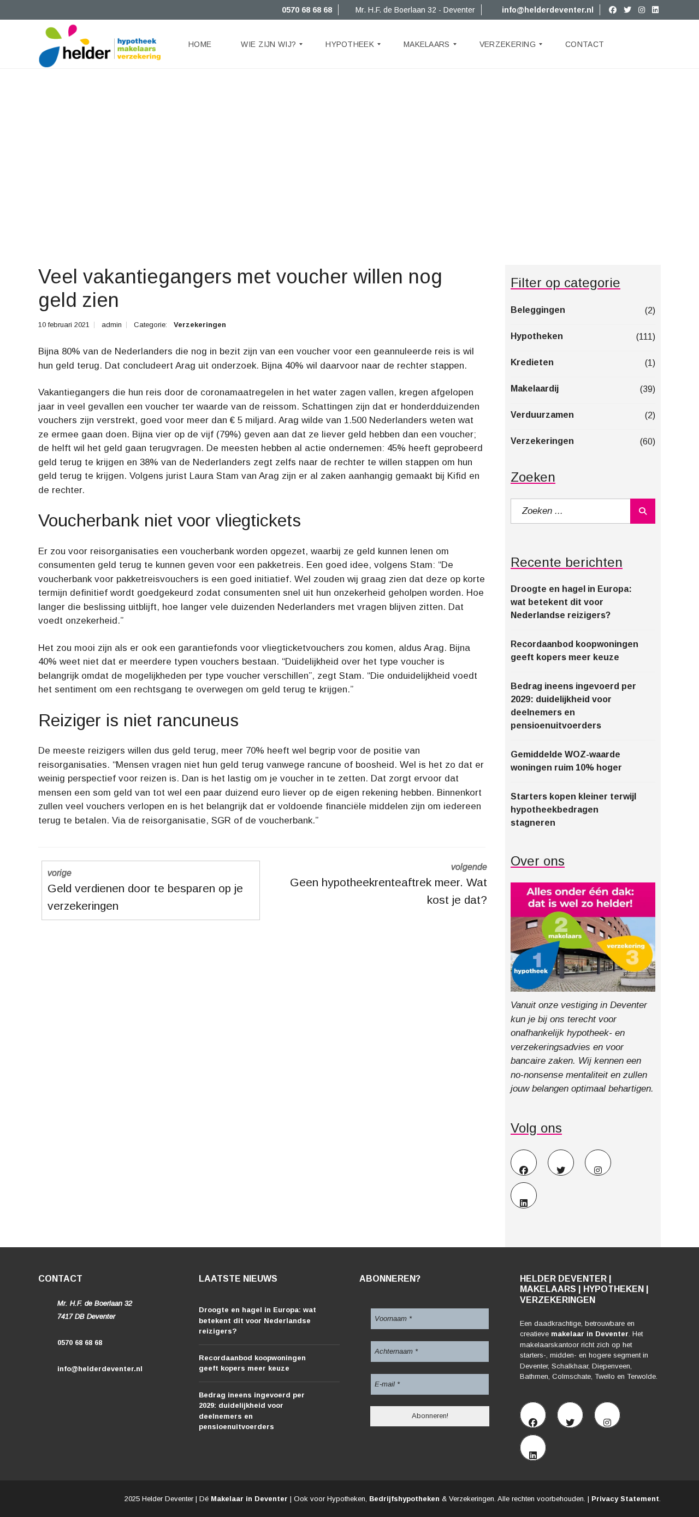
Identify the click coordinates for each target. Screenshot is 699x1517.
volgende (388, 884)
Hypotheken (537, 336)
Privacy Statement (625, 1499)
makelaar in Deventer (590, 1334)
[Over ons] (583, 937)
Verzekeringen (200, 325)
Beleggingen (538, 310)
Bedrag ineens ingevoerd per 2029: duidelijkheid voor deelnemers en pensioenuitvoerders (573, 706)
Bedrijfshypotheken (404, 1499)
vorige (145, 890)
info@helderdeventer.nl (547, 9)
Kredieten (532, 362)
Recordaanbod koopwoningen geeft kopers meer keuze (574, 650)
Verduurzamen (542, 414)
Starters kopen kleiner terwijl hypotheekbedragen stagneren (573, 809)
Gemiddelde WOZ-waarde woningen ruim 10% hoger (566, 761)
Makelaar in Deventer (249, 1499)
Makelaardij (535, 388)
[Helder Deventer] (100, 44)
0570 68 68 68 (306, 9)
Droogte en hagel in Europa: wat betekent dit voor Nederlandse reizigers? (571, 602)
